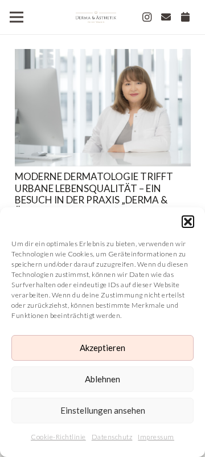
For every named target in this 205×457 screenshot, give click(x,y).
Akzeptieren (102, 347)
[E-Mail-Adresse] (166, 17)
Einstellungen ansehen (102, 410)
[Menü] (16, 17)
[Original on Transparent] (96, 17)
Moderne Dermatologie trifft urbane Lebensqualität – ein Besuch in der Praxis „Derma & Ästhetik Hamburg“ (94, 193)
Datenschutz (112, 436)
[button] (188, 221)
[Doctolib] (185, 17)
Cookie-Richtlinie (58, 436)
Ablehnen (102, 379)
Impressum (156, 436)
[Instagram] (147, 17)
